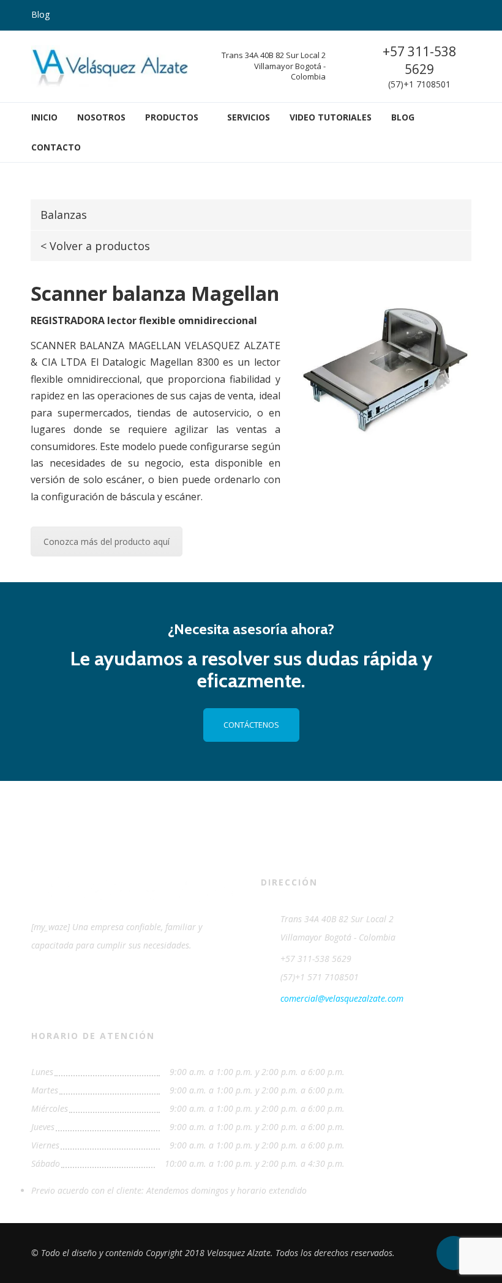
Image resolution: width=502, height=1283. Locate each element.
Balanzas (63, 214)
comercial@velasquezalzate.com (341, 998)
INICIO (44, 117)
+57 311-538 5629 (419, 60)
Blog (40, 14)
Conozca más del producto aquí (106, 541)
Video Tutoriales (331, 117)
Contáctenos (251, 724)
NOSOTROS (101, 117)
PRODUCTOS (171, 117)
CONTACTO (56, 147)
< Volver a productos (95, 245)
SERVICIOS (248, 117)
